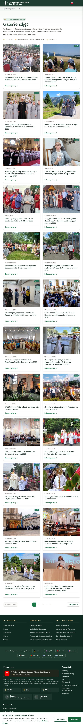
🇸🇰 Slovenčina (59, 655)
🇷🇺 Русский (47, 655)
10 (50, 604)
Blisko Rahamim (61, 639)
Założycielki (7, 632)
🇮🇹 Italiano (22, 655)
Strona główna (10, 9)
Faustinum (65, 677)
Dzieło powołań (8, 625)
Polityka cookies (8, 711)
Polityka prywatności (10, 708)
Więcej (5, 639)
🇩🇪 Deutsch (37, 651)
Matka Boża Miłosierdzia (38, 629)
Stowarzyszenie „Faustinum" (65, 629)
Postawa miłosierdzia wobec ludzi (41, 636)
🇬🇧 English (49, 651)
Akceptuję (74, 719)
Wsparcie (65, 693)
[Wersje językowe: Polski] (72, 3)
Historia (5, 636)
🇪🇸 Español (60, 651)
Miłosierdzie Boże (36, 625)
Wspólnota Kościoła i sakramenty (41, 639)
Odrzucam (61, 719)
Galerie (20, 9)
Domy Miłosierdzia (62, 625)
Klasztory (6, 629)
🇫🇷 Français (72, 651)
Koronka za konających (64, 636)
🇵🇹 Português (34, 655)
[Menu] (78, 3)
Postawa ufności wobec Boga (40, 632)
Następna (72, 604)
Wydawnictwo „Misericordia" (66, 632)
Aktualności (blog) (68, 674)
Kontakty (65, 670)
